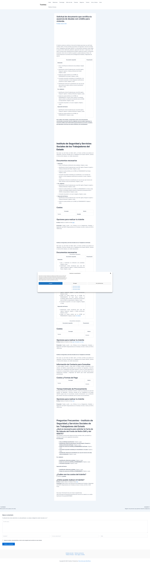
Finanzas (76, 2)
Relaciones (55, 2)
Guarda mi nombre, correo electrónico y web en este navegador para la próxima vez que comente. (23, 540)
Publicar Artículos (52, 7)
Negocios (82, 2)
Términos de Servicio (79, 553)
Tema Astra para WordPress (84, 561)
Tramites (43, 5)
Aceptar (50, 283)
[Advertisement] (75, 34)
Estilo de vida (69, 2)
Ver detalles (78, 315)
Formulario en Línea (79, 342)
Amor (100, 2)
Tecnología (61, 2)
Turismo (87, 2)
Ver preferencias (99, 283)
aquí (73, 222)
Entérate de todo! (70, 553)
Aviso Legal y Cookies (76, 286)
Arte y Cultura (94, 2)
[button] (110, 273)
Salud (49, 2)
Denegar (75, 283)
